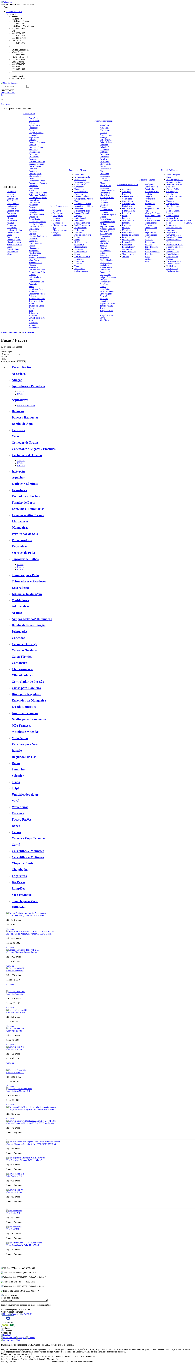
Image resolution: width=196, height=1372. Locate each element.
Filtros (124, 215)
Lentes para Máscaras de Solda (174, 226)
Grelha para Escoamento (34, 230)
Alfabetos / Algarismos (104, 129)
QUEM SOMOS (188, 221)
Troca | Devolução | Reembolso (14, 1368)
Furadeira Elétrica (81, 196)
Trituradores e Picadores (34, 314)
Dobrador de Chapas (105, 182)
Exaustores (33, 217)
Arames (32, 130)
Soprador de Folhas (37, 294)
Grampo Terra (172, 218)
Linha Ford (104, 241)
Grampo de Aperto (108, 214)
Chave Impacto (128, 203)
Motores (32, 265)
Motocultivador (35, 262)
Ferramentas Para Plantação (107, 198)
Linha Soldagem (14, 242)
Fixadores (104, 202)
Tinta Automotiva (152, 252)
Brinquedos (34, 157)
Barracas (32, 145)
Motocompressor (60, 230)
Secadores (57, 235)
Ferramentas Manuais (12, 221)
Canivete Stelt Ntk (14, 1031)
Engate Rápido (172, 203)
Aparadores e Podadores (34, 126)
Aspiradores (34, 137)
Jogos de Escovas (107, 229)
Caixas (16, 832)
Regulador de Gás (36, 282)
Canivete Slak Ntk (14, 1192)
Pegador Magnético (104, 256)
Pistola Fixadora (106, 260)
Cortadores (104, 173)
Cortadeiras (127, 206)
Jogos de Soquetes (107, 231)
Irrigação (32, 233)
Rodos (31, 286)
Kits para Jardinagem (38, 236)
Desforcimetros (128, 208)
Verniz (147, 261)
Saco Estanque (22, 894)
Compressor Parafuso (58, 216)
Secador (148, 237)
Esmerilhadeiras (81, 191)
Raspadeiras (127, 242)
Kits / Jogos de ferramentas (106, 234)
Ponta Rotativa (106, 267)
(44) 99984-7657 (8, 93)
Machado (104, 243)
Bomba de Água (36, 147)
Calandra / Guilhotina (104, 148)
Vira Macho (105, 320)
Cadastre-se (6, 104)
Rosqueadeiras (80, 247)
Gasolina (21, 392)
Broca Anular (80, 179)
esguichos (33, 212)
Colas (31, 178)
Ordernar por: (7, 351)
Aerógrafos (149, 184)
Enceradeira (34, 200)
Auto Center (12, 201)
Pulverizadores (35, 277)
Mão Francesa (35, 253)
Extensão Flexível (107, 190)
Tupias (77, 266)
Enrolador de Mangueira (34, 203)
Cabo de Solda (172, 189)
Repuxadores (150, 232)
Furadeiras (126, 218)
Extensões (126, 213)
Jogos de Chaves (107, 226)
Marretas (103, 246)
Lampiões (18, 888)
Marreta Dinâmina (152, 213)
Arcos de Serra (106, 135)
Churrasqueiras (35, 173)
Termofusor (79, 259)
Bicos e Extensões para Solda (174, 185)
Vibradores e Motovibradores (81, 269)
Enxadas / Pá (105, 185)
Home (3, 332)
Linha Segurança (14, 240)
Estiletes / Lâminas (37, 214)
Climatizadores (35, 176)
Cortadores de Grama (38, 193)
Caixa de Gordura (36, 164)
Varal (31, 320)
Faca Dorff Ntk (12, 1229)
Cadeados (33, 159)
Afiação (32, 123)
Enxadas (32, 207)
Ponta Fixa (104, 265)
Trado (31, 303)
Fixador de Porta (36, 224)
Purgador (57, 232)
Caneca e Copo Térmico (28, 838)
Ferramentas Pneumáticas (12, 226)
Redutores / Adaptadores (105, 273)
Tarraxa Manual (106, 306)
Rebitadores (105, 270)
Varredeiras (33, 322)
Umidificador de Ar (37, 318)
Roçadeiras (33, 284)
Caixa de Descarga (37, 161)
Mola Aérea (34, 260)
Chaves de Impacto (82, 182)
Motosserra (33, 267)
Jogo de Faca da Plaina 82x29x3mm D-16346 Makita (28, 934)
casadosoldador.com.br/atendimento (34, 1361)
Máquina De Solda (174, 237)
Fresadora (78, 194)
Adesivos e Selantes (11, 192)
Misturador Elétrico (82, 211)
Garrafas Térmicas (36, 226)
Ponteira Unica (172, 252)
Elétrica (20, 394)
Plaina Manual (106, 262)
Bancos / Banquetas (37, 142)
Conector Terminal (174, 196)
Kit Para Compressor (58, 221)
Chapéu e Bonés (22, 863)
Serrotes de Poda (36, 289)
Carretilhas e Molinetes (28, 851)
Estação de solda (173, 206)
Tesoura (125, 256)
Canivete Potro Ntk (14, 994)
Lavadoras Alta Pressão (28, 515)
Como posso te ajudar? (10, 1298)
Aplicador (126, 191)
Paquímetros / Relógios (105, 251)
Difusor (169, 199)
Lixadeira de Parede (82, 203)
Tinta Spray (150, 254)
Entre (3, 95)
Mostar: (4, 356)
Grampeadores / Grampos (106, 210)
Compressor (58, 213)
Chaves (103, 166)
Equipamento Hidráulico (12, 207)
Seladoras (149, 240)
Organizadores (13, 249)
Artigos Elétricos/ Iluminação (36, 133)
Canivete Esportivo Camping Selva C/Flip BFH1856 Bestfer (31, 1144)
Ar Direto (57, 211)
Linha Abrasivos (14, 232)
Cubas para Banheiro (38, 195)
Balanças (32, 140)
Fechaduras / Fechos (37, 221)
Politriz (77, 240)
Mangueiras (34, 250)
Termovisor (79, 261)
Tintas (147, 256)
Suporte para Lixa (107, 303)
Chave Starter (105, 164)
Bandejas (104, 137)
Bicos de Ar (127, 194)
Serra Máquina (106, 294)
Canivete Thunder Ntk (15, 1012)
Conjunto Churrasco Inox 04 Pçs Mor (22, 952)
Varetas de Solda (173, 271)
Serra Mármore (80, 252)
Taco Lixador (150, 242)
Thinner (148, 249)
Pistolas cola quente (82, 235)
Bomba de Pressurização (34, 150)
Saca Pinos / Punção (105, 285)
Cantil (16, 844)
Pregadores (126, 237)
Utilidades (19, 907)
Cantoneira (33, 171)
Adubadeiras (34, 120)
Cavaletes (104, 159)
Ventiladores (34, 327)
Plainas (77, 237)
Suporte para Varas (25, 901)
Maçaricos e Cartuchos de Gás (173, 233)
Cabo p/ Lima (105, 140)
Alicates (103, 132)
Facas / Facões (35, 219)
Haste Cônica (105, 219)
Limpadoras (34, 248)
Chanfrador (104, 161)
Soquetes (103, 301)
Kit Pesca (18, 882)
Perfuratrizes (79, 230)
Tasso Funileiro (151, 247)
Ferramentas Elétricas (12, 216)
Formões (103, 207)
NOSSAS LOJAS (14, 11)
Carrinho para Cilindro (172, 192)
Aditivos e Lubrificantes (12, 197)
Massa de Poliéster (152, 215)
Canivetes (33, 169)
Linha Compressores (13, 236)
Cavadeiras (104, 157)
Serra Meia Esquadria (104, 297)
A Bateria (21, 465)
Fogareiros (19, 876)
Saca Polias (104, 289)
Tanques (148, 244)
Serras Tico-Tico (129, 252)
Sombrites (33, 291)
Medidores (33, 255)
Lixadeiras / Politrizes (83, 206)
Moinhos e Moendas (37, 258)
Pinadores (78, 232)
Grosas (103, 217)
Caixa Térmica (35, 166)
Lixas (147, 201)
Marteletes (78, 208)
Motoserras (79, 220)
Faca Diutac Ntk (13, 1213)
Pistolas (148, 218)
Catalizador (149, 189)
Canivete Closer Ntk (15, 1072)
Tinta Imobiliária (36, 301)
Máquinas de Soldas (174, 244)
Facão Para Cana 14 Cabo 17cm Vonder (23, 1245)
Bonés (16, 826)
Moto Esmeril (80, 218)
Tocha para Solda (173, 261)
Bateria (20, 569)
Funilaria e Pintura (14, 230)
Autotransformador (82, 177)
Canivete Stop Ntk (14, 1049)
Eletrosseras (79, 189)
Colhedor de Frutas (37, 181)
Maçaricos (170, 230)
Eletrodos (170, 201)
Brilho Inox (34, 154)
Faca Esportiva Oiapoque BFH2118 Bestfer (24, 1160)
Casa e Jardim (13, 203)
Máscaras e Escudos (174, 247)
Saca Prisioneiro (106, 291)
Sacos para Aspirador (26, 405)
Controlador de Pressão (35, 189)
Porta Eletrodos (172, 254)
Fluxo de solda (172, 215)
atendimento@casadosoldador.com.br (17, 1364)
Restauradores (151, 235)
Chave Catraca (128, 201)
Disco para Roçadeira (38, 197)
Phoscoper (170, 249)
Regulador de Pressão (172, 257)
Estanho (169, 208)
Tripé (31, 310)
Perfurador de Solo (37, 272)
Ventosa (148, 259)
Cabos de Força (106, 142)
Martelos (103, 248)
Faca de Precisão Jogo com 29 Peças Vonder (25, 915)
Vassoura (32, 325)
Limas (102, 238)
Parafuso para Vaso (37, 270)
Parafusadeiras (80, 227)
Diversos (103, 178)
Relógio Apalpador (108, 277)
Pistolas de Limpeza (130, 235)
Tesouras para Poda (37, 298)
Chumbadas (20, 869)
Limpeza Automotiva (150, 197)
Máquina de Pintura (150, 204)
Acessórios (33, 118)
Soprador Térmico (82, 256)
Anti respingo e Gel (174, 179)
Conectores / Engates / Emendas (33, 449)
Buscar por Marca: (9, 361)
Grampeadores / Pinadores (128, 221)
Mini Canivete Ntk (14, 1176)
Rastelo (32, 279)
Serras (77, 254)
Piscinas (32, 274)
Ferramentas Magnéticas (105, 194)
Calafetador (127, 199)
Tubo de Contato (173, 264)
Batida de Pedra (151, 187)
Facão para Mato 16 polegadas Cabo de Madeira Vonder (30, 1109)
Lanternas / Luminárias (33, 239)
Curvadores (105, 176)
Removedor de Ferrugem (151, 224)
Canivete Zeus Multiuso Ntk (18, 1091)
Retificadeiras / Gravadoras (80, 243)
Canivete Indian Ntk (14, 971)
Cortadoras (79, 187)
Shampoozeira (128, 254)
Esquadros (104, 188)
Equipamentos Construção (13, 212)
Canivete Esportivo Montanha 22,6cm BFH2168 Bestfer (30, 1123)
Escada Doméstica (36, 209)
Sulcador (32, 296)
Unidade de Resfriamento (172, 267)
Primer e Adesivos (152, 220)
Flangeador (104, 205)
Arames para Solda (174, 182)
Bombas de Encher (130, 196)
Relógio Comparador (105, 280)
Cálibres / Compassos (104, 153)
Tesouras (78, 264)
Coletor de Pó (80, 184)
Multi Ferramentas (82, 223)
